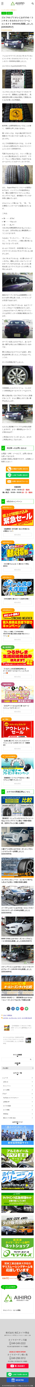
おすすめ (5, 1018)
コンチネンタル (13, 1018)
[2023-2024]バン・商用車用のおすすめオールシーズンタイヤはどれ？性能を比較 (17, 999)
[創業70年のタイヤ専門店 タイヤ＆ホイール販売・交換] (17, 3)
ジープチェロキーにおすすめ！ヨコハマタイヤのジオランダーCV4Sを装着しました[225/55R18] (17, 910)
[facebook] (13, 1008)
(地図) (26, 1346)
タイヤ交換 (25, 1018)
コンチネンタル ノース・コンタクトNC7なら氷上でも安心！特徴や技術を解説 (17, 881)
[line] (26, 1008)
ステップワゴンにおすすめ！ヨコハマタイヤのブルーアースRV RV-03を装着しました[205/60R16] (17, 969)
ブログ (5, 1015)
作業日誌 (9, 1015)
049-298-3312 (18, 1358)
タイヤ (19, 1018)
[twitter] (8, 1008)
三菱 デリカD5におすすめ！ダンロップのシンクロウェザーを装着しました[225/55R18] (17, 851)
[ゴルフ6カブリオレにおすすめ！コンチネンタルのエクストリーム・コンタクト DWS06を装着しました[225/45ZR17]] (17, 1008)
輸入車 (30, 1018)
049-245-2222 (18, 1343)
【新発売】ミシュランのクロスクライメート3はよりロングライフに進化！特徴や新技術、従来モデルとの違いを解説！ (17, 820)
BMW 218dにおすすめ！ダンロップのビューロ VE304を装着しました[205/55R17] (16, 940)
